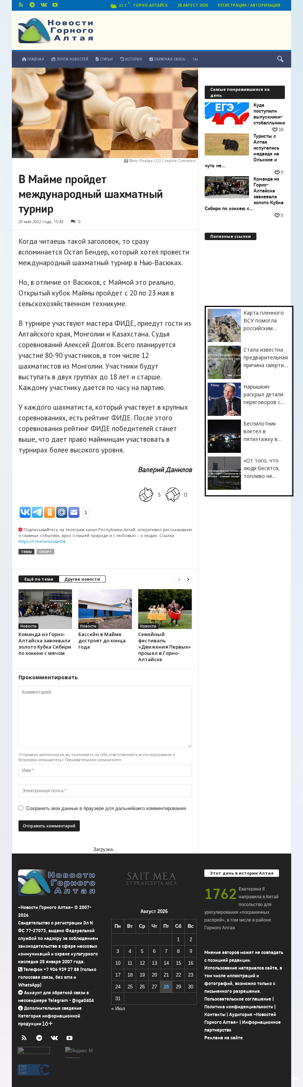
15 (178, 963)
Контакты (214, 1014)
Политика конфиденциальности (238, 1006)
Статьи (106, 59)
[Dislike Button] (173, 495)
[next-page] (188, 579)
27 (154, 986)
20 (154, 975)
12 (142, 963)
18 (130, 975)
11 (129, 963)
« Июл (118, 1008)
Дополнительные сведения (53, 1008)
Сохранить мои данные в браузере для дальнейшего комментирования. (106, 808)
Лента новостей (71, 59)
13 (154, 963)
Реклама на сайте (223, 1037)
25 (130, 986)
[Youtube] (55, 5)
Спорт (45, 551)
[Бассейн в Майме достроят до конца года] (105, 609)
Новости (28, 626)
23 (190, 975)
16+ (195, 59)
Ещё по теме (38, 579)
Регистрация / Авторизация (249, 5)
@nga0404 (83, 1000)
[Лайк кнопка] (146, 495)
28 (166, 986)
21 (166, 975)
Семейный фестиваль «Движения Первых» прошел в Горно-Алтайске (164, 647)
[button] (280, 59)
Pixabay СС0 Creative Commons (167, 160)
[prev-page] (179, 579)
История (133, 59)
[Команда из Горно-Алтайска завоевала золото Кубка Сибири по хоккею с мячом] (45, 609)
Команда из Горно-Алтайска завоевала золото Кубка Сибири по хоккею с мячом (44, 643)
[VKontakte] (43, 5)
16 (190, 963)
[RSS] (20, 5)
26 (142, 986)
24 (117, 986)
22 (178, 975)
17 (117, 975)
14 (166, 963)
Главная (35, 59)
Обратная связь (169, 59)
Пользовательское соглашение (237, 999)
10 (117, 963)
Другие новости (82, 579)
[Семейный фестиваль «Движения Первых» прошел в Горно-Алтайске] (165, 609)
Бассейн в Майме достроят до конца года (102, 640)
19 (142, 975)
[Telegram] (32, 5)
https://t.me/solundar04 (41, 541)
